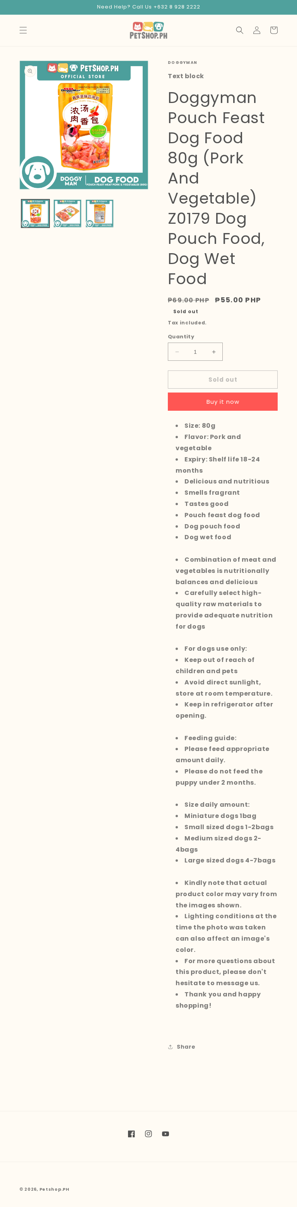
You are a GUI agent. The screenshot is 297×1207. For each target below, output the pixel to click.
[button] (23, 30)
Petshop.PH (54, 1189)
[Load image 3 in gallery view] (99, 213)
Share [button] (186, 1047)
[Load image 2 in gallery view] (67, 213)
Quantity (181, 336)
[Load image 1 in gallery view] (35, 213)
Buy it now (223, 402)
